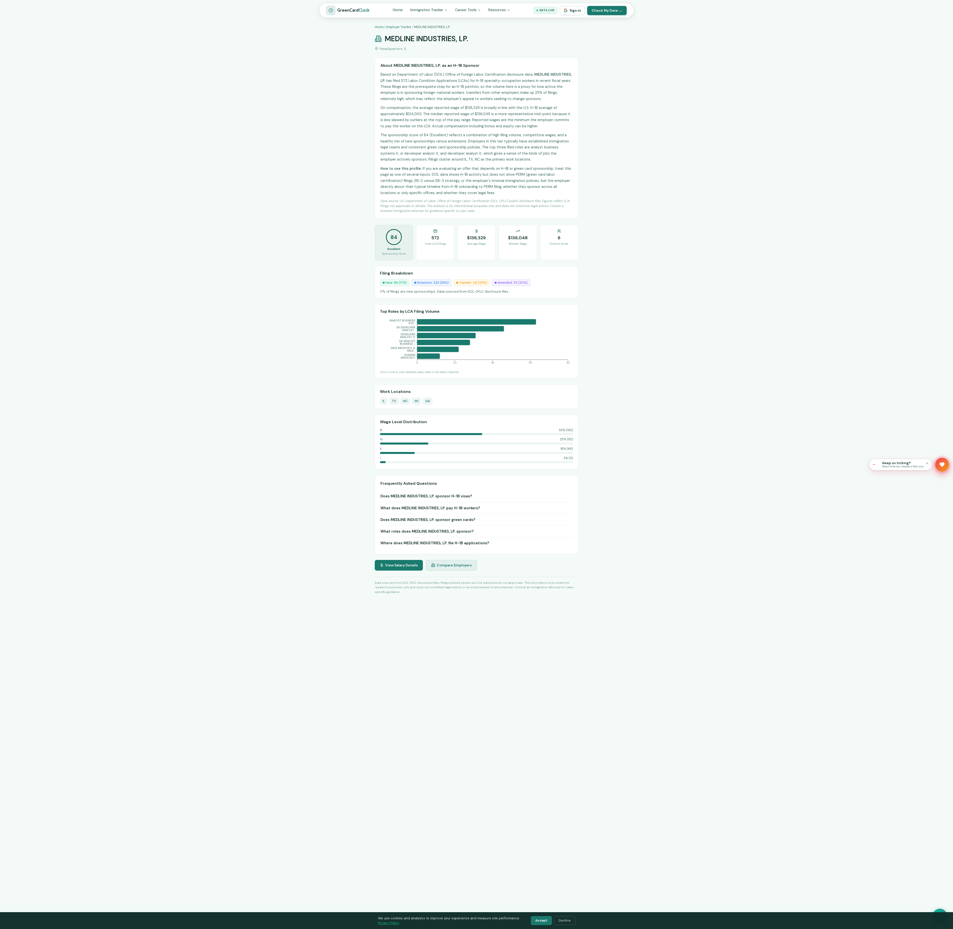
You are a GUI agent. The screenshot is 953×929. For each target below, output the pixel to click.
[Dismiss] (927, 463)
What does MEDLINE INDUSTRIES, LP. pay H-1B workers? (430, 508)
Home (398, 10)
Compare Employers (454, 565)
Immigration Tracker (426, 10)
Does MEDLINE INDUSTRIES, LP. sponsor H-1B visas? (426, 496)
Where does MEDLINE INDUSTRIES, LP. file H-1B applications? (434, 543)
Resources (497, 10)
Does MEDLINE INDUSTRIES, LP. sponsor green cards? (427, 519)
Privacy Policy (388, 923)
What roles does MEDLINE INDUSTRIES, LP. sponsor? (427, 531)
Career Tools (465, 10)
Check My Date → (607, 10)
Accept (541, 920)
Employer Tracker (398, 27)
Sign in (575, 10)
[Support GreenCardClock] (942, 464)
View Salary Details (401, 565)
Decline (565, 920)
